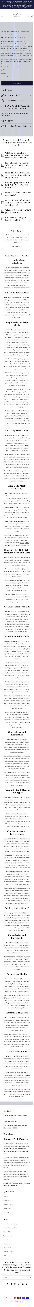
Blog (4, 1255)
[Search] (28, 16)
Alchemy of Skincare (19, 1301)
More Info (6, 1212)
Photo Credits (7, 1247)
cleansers (22, 498)
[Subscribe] (31, 1277)
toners (22, 542)
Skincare (5, 1196)
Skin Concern (7, 1208)
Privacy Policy (7, 1232)
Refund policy (7, 1243)
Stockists (5, 1240)
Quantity (3, 73)
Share (4, 70)
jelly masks (7, 275)
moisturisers (11, 545)
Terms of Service (8, 1236)
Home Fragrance (7, 1204)
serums (27, 542)
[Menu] (2, 16)
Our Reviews (16, 246)
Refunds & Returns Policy (10, 1228)
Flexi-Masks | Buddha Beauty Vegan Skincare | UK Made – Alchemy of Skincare (16, 61)
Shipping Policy (7, 1251)
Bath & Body (7, 1200)
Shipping (9, 66)
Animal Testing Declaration (10, 1224)
